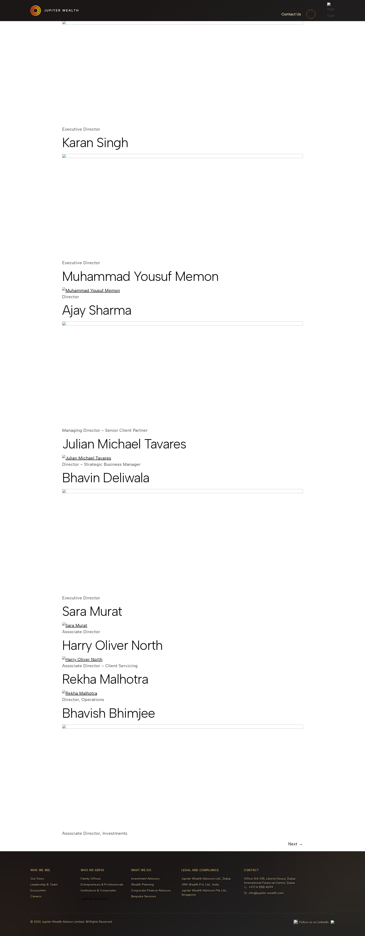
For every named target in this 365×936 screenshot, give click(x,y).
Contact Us (291, 14)
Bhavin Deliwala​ (105, 478)
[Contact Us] (311, 14)
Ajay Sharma (96, 310)
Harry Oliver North (112, 645)
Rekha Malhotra (105, 679)
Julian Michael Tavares (124, 444)
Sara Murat (92, 611)
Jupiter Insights (94, 899)
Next (295, 843)
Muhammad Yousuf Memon (140, 276)
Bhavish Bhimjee (108, 713)
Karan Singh (95, 142)
